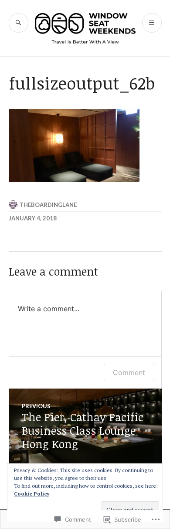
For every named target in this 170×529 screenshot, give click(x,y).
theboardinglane (48, 204)
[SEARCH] (18, 23)
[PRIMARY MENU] (152, 23)
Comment (129, 372)
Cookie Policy (31, 493)
